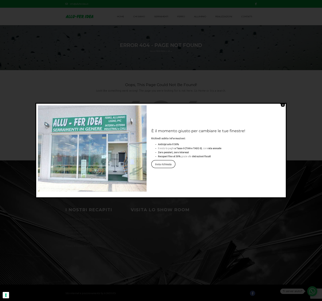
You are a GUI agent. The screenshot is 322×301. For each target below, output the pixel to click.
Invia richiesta (163, 164)
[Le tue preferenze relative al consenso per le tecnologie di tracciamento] (6, 295)
